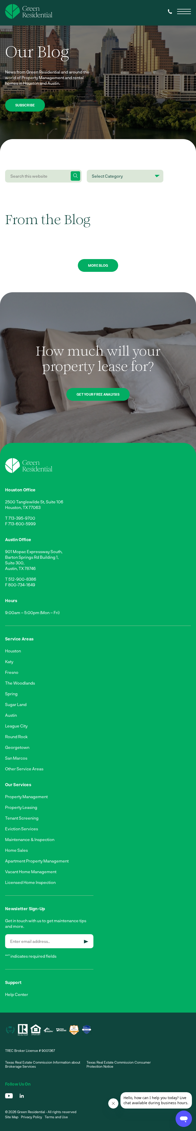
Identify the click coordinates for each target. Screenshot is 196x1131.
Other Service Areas (24, 768)
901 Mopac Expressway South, (34, 551)
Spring (11, 693)
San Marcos (16, 758)
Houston (13, 650)
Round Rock (16, 736)
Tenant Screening (22, 818)
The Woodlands (20, 682)
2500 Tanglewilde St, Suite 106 (34, 501)
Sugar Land (16, 704)
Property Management (26, 796)
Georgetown (17, 747)
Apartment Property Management (37, 860)
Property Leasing (21, 807)
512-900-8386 (22, 579)
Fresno (11, 672)
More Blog (98, 265)
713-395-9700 (21, 518)
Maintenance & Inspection (29, 839)
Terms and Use (56, 1117)
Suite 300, (14, 562)
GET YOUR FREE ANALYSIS (98, 394)
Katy (9, 661)
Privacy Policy (31, 1117)
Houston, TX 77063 (23, 507)
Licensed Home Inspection (30, 882)
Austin (11, 715)
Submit (86, 941)
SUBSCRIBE (25, 105)
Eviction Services (21, 828)
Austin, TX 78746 (20, 568)
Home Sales (16, 850)
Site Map (11, 1117)
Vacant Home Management (30, 871)
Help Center (16, 994)
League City (16, 725)
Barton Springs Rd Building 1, (32, 557)
